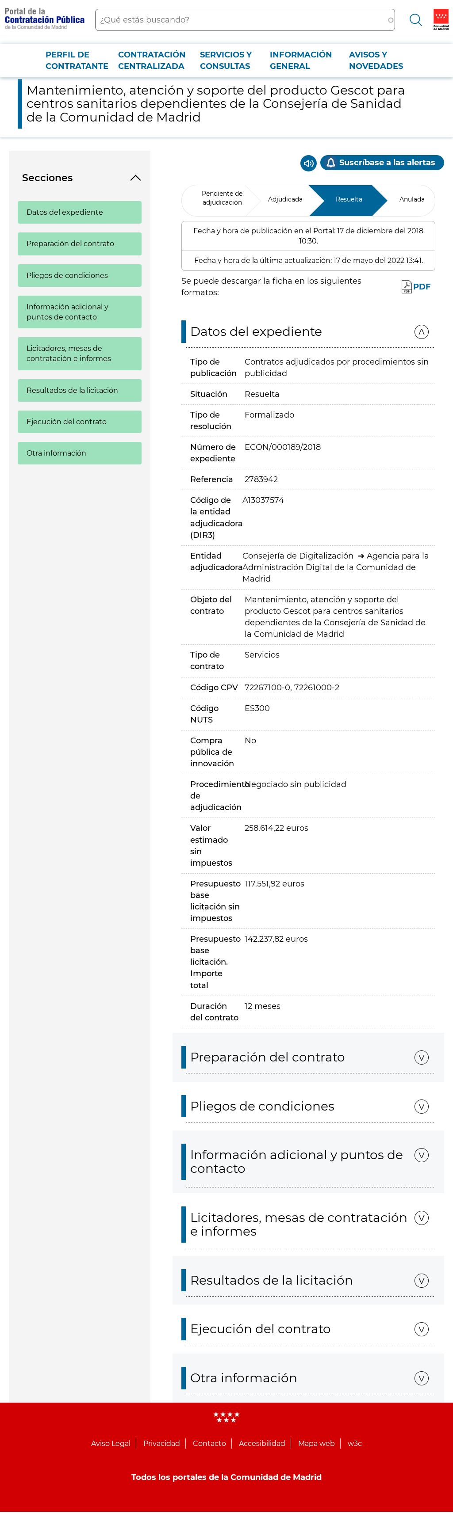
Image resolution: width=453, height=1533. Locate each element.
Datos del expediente (65, 212)
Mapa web (316, 1443)
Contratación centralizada (152, 60)
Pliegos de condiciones (67, 275)
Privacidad (161, 1443)
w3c (355, 1443)
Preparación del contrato (70, 244)
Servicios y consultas (226, 60)
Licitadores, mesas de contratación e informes (69, 353)
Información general (301, 60)
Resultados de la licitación (72, 390)
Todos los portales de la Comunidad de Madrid (226, 1477)
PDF (422, 287)
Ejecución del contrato (67, 422)
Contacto (209, 1443)
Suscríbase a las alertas (387, 162)
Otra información (56, 453)
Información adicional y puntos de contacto (67, 312)
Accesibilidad (262, 1443)
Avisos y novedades (376, 60)
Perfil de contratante (77, 60)
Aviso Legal (111, 1443)
